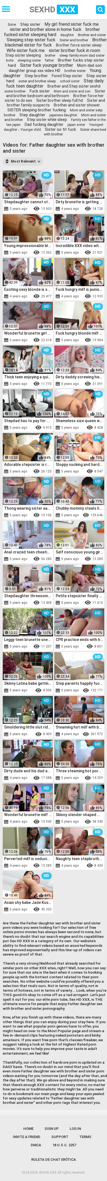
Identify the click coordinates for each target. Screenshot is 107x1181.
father (49, 60)
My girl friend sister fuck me (71, 24)
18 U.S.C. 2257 (64, 1145)
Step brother (36, 75)
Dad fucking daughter (44, 124)
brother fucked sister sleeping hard (52, 32)
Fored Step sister (67, 76)
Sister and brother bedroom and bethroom (55, 93)
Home (28, 1129)
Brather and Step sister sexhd (73, 86)
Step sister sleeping (23, 55)
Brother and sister (92, 35)
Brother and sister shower (77, 105)
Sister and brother (74, 40)
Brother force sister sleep (79, 45)
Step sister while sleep (47, 119)
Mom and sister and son (72, 91)
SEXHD (52, 9)
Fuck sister (40, 91)
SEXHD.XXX (48, 1172)
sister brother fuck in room (74, 50)
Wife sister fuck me (26, 50)
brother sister (75, 71)
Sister (12, 25)
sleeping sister (29, 60)
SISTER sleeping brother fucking (36, 110)
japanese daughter (63, 115)
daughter (67, 35)
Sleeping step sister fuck (31, 39)
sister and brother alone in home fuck (45, 29)
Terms (85, 1137)
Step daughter (32, 114)
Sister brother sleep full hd (59, 100)
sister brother (15, 91)
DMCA (36, 1145)
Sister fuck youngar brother (46, 65)
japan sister (76, 125)
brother (50, 55)
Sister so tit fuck (60, 129)
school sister (70, 81)
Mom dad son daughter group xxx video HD (55, 68)
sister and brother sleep (37, 81)
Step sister (30, 24)
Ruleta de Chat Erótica (53, 1159)
